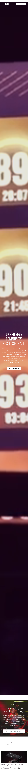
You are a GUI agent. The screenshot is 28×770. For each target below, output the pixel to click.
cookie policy (20, 768)
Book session (21, 4)
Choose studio (14, 368)
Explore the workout (14, 731)
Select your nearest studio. (14, 745)
